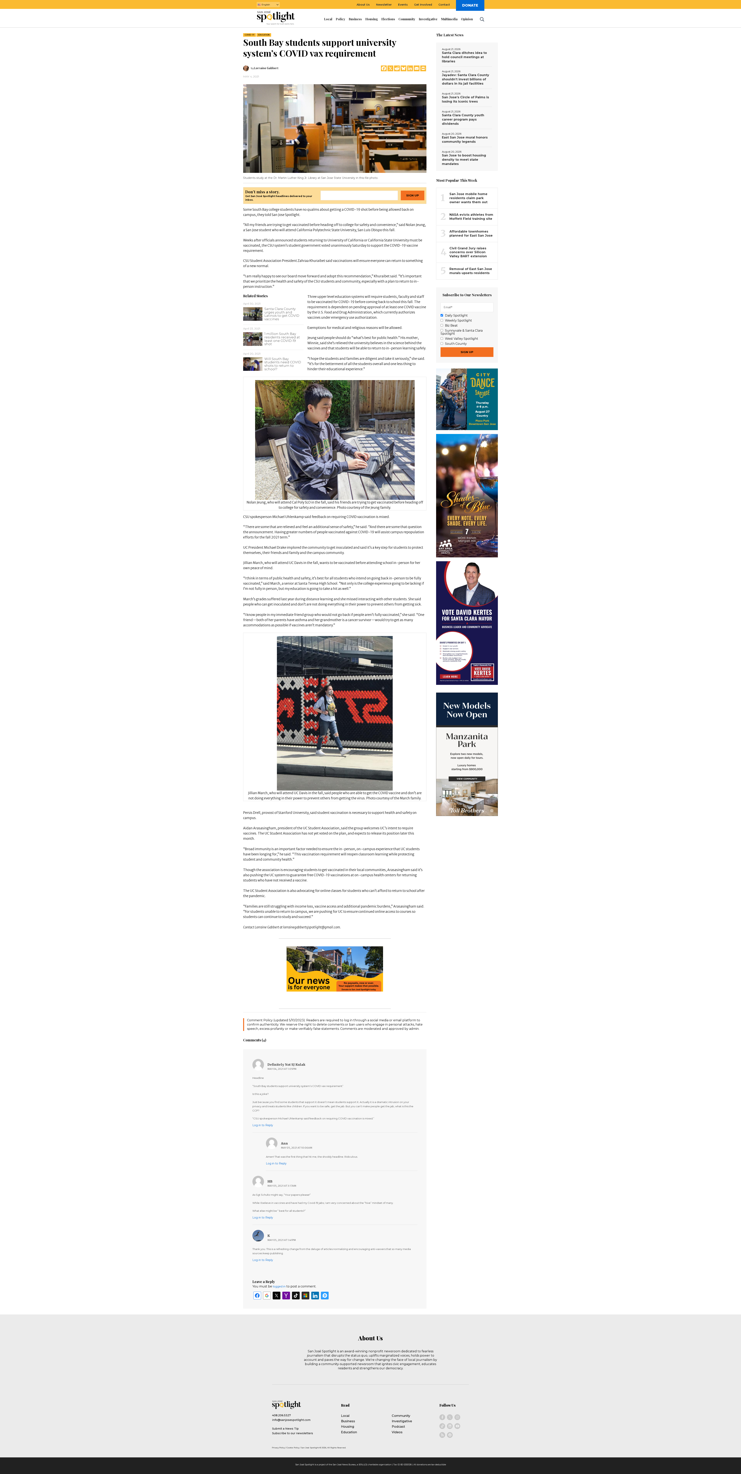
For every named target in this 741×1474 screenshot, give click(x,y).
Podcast (398, 1426)
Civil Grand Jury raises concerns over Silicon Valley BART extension (468, 252)
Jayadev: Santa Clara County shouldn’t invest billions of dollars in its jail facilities (465, 79)
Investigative (402, 1421)
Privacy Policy (278, 1447)
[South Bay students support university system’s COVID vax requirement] (334, 128)
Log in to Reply (262, 1125)
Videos (397, 1432)
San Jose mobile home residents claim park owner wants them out (468, 198)
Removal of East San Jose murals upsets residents (470, 271)
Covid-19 (249, 35)
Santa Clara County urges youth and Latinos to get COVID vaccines (281, 314)
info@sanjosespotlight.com (291, 1420)
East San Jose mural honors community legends (465, 139)
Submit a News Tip (285, 1428)
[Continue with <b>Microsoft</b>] (305, 1295)
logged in (279, 1286)
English (266, 4)
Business (348, 1421)
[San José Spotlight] (279, 18)
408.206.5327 (281, 1415)
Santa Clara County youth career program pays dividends (463, 119)
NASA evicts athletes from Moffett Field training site (471, 217)
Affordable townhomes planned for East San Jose (471, 233)
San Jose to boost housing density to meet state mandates (464, 160)
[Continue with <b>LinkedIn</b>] (315, 1295)
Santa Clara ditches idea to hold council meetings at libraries (464, 57)
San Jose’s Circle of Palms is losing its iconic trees (465, 99)
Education (264, 35)
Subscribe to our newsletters (292, 1433)
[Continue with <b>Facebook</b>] (257, 1295)
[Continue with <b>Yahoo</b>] (286, 1295)
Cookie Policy (293, 1447)
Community (401, 1416)
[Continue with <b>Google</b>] (267, 1295)
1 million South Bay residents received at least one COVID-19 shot (282, 339)
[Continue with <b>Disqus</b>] (325, 1295)
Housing (347, 1426)
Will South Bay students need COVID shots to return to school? (282, 364)
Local (345, 1416)
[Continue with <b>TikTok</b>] (296, 1295)
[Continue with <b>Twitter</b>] (276, 1295)
